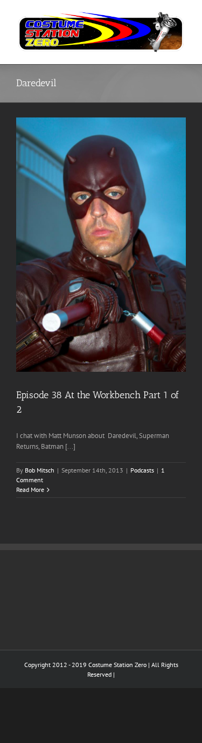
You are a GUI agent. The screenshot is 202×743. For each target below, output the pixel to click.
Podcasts (142, 470)
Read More (30, 489)
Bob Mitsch (39, 470)
